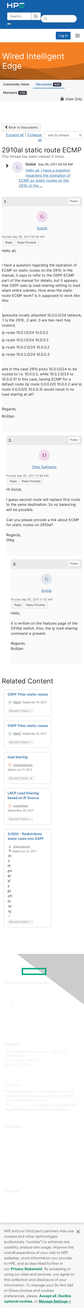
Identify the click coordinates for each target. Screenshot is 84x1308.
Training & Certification (21, 1211)
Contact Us (13, 1147)
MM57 (17, 702)
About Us (12, 1133)
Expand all (15, 135)
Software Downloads (20, 1218)
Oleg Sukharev (44, 467)
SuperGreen (20, 805)
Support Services (17, 1198)
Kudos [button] (74, 201)
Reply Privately (26, 242)
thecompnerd (21, 846)
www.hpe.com (22, 1104)
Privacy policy (15, 1160)
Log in (63, 35)
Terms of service (17, 1166)
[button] (78, 1231)
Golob (42, 228)
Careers (11, 1140)
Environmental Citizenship (24, 1153)
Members (14, 92)
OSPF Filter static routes (28, 694)
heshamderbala (22, 765)
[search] (36, 16)
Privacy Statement (26, 1269)
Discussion (48, 84)
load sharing (18, 757)
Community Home (16, 84)
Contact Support (17, 1204)
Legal (9, 1173)
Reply (9, 242)
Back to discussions (23, 127)
